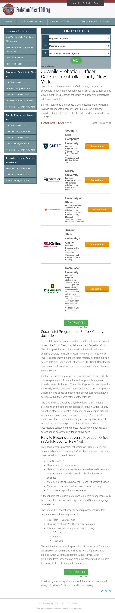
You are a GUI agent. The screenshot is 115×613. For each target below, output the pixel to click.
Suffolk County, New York (17, 143)
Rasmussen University (72, 270)
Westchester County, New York (20, 107)
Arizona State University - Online (72, 236)
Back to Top (105, 590)
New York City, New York (17, 94)
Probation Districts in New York (21, 74)
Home (9, 21)
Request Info (97, 146)
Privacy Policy (60, 603)
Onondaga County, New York (19, 100)
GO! (76, 60)
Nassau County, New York (18, 131)
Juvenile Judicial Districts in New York (20, 160)
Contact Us (48, 603)
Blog (96, 3)
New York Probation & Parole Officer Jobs (19, 49)
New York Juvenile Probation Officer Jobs (19, 39)
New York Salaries (14, 57)
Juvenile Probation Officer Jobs (94, 21)
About (76, 3)
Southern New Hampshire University (72, 137)
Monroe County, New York (18, 88)
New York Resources (18, 31)
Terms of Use (72, 603)
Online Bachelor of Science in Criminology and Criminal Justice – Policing (72, 254)
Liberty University (71, 173)
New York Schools (14, 64)
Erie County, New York (16, 82)
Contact (86, 3)
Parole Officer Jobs (61, 21)
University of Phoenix (73, 200)
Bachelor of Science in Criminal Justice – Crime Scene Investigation (73, 185)
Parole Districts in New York (19, 117)
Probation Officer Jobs (32, 21)
